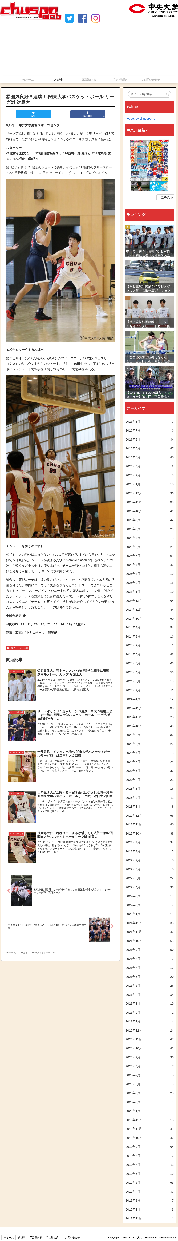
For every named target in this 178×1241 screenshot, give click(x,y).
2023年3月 (150, 788)
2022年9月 (150, 842)
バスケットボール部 (19, 648)
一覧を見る (165, 197)
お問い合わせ (72, 1237)
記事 (23, 1237)
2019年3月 (150, 1200)
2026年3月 (150, 466)
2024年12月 (150, 600)
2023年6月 (150, 762)
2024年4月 (150, 672)
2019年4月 (150, 1191)
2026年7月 (150, 430)
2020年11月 (150, 1039)
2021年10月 (150, 941)
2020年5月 (150, 1093)
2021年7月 (150, 967)
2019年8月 (150, 1156)
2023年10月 (150, 726)
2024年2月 (150, 690)
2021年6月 (150, 976)
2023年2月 (150, 797)
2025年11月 (150, 502)
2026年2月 (150, 475)
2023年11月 (150, 717)
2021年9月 (150, 950)
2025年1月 (150, 591)
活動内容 (37, 1237)
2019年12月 (150, 1120)
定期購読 (53, 1237)
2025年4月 (150, 565)
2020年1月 (150, 1111)
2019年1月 (150, 1209)
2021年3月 (150, 1003)
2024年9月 (150, 627)
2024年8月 (150, 636)
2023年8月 (150, 744)
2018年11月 (150, 1218)
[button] (167, 94)
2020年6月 (150, 1084)
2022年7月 (150, 860)
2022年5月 (150, 878)
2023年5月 (150, 770)
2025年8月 (150, 529)
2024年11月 (150, 609)
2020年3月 (150, 1102)
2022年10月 (150, 833)
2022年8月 (150, 851)
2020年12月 (150, 1030)
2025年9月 (150, 520)
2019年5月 (150, 1182)
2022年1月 (150, 914)
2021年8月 (150, 959)
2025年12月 (150, 493)
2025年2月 (150, 583)
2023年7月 (150, 753)
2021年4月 (150, 994)
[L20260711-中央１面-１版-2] (149, 165)
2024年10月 (150, 618)
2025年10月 (150, 511)
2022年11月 (150, 824)
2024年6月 (150, 654)
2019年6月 (150, 1173)
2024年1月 (150, 699)
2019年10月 (150, 1138)
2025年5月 (150, 556)
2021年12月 (150, 923)
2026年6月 (150, 439)
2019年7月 (150, 1164)
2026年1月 (150, 484)
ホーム (10, 1237)
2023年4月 (150, 779)
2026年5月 (150, 448)
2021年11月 (150, 932)
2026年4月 (150, 457)
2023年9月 (150, 735)
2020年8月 (150, 1066)
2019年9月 (150, 1147)
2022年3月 (150, 896)
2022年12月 (150, 815)
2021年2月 (150, 1012)
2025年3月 (150, 573)
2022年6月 (150, 869)
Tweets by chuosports (140, 118)
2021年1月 (150, 1021)
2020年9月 (150, 1057)
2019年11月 (150, 1129)
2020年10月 (150, 1048)
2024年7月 (150, 645)
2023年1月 (150, 806)
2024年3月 (150, 681)
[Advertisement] (89, 50)
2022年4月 (150, 887)
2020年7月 (150, 1075)
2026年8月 (150, 421)
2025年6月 (150, 547)
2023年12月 (150, 708)
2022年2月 (150, 905)
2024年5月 (150, 663)
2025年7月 (150, 538)
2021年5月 (150, 985)
